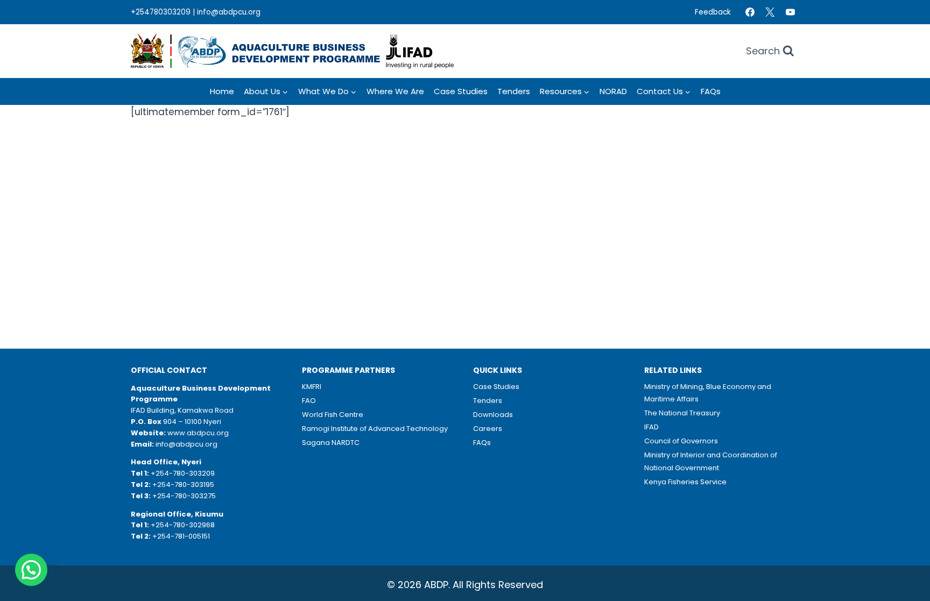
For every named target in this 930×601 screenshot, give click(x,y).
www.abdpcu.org (198, 433)
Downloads (493, 414)
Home (222, 91)
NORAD (613, 91)
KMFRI (311, 386)
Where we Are (395, 91)
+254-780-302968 (183, 525)
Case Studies (461, 91)
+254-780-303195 (183, 484)
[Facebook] (750, 12)
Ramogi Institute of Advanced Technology (375, 428)
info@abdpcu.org (228, 12)
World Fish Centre (332, 414)
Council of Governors (681, 441)
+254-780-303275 (184, 496)
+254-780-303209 (183, 473)
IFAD (651, 427)
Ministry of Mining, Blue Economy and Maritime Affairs (707, 392)
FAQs (711, 91)
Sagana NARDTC (331, 442)
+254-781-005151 (181, 536)
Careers (487, 428)
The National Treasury (682, 413)
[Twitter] (770, 12)
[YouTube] (790, 12)
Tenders (513, 91)
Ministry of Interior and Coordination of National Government (710, 461)
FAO (309, 400)
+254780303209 (161, 12)
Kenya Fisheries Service (685, 482)
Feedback (713, 12)
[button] (31, 570)
